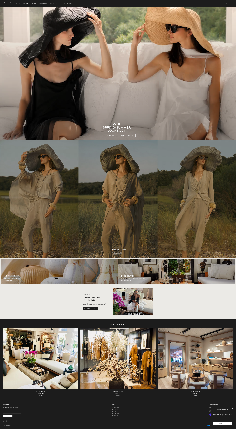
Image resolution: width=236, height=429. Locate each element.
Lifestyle (34, 3)
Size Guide (114, 411)
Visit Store (41, 395)
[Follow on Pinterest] (10, 421)
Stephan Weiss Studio (66, 3)
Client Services (115, 409)
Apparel (18, 3)
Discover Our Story (90, 308)
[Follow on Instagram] (6, 421)
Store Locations (54, 3)
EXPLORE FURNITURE (126, 280)
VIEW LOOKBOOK (109, 135)
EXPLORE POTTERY (8, 280)
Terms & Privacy (115, 413)
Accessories (26, 3)
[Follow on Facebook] (3, 421)
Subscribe (222, 423)
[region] (118, 199)
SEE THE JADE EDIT (118, 255)
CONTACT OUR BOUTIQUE (127, 135)
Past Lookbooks (43, 3)
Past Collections (115, 407)
